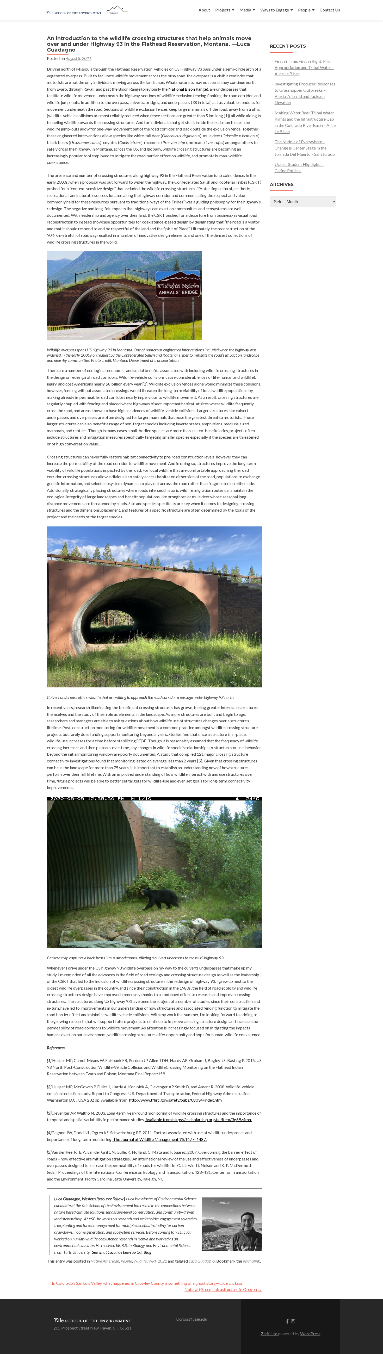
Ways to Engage (274, 9)
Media (245, 9)
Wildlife (140, 1260)
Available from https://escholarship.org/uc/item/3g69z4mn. (198, 1119)
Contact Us (330, 9)
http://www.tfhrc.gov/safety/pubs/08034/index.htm (175, 1099)
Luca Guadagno (202, 1260)
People (304, 9)
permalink (251, 1260)
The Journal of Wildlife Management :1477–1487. (159, 1139)
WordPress (310, 1333)
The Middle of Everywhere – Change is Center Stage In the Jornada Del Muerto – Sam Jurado (305, 148)
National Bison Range (187, 88)
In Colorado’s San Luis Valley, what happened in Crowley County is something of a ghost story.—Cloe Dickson (145, 1283)
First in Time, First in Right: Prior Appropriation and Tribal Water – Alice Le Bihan (304, 67)
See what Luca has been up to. (116, 1252)
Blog (147, 1252)
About (204, 9)
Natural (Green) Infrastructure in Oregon (223, 1289)
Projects (222, 9)
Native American (105, 1260)
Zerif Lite (269, 1333)
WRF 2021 (157, 1260)
